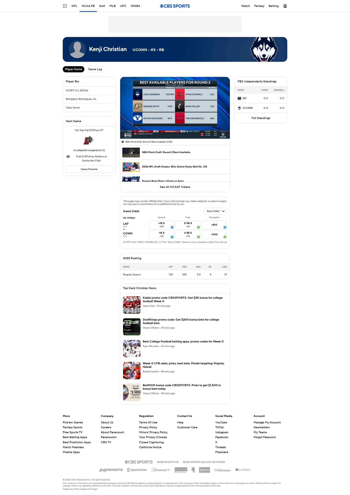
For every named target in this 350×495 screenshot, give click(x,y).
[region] (175, 108)
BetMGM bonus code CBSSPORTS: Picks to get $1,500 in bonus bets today (182, 387)
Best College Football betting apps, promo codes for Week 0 (183, 341)
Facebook (221, 437)
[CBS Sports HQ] (168, 461)
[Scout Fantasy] (222, 470)
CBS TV (106, 442)
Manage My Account (267, 422)
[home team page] (89, 140)
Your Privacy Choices (153, 437)
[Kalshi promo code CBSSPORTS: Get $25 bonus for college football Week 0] (132, 305)
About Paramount (112, 432)
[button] (65, 6)
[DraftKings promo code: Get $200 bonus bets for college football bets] (132, 327)
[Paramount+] (160, 469)
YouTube (221, 422)
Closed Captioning (151, 442)
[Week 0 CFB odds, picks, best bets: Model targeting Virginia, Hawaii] (132, 370)
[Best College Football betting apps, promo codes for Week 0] (132, 348)
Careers (106, 427)
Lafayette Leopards (87, 150)
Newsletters (262, 427)
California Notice (150, 447)
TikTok (219, 427)
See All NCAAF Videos (175, 187)
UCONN (248, 108)
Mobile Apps (71, 452)
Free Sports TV (73, 432)
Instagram (221, 432)
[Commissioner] (185, 468)
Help (180, 422)
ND (245, 98)
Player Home (73, 69)
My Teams (260, 432)
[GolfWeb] (243, 470)
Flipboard (221, 452)
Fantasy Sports (72, 427)
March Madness (73, 447)
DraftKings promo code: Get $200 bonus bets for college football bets (181, 321)
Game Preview (89, 169)
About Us (107, 422)
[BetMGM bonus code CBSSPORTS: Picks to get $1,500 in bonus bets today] (132, 392)
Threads (220, 447)
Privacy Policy (148, 427)
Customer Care (187, 427)
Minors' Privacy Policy (153, 432)
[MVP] (204, 468)
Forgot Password (265, 437)
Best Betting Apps (75, 437)
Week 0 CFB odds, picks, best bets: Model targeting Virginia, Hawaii (183, 365)
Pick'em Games (73, 422)
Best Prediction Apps (77, 442)
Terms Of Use (148, 422)
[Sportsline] (137, 469)
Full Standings (261, 118)
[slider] (175, 128)
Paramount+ (109, 437)
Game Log (95, 69)
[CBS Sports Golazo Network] (204, 461)
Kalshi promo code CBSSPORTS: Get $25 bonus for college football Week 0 (183, 299)
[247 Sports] (111, 469)
